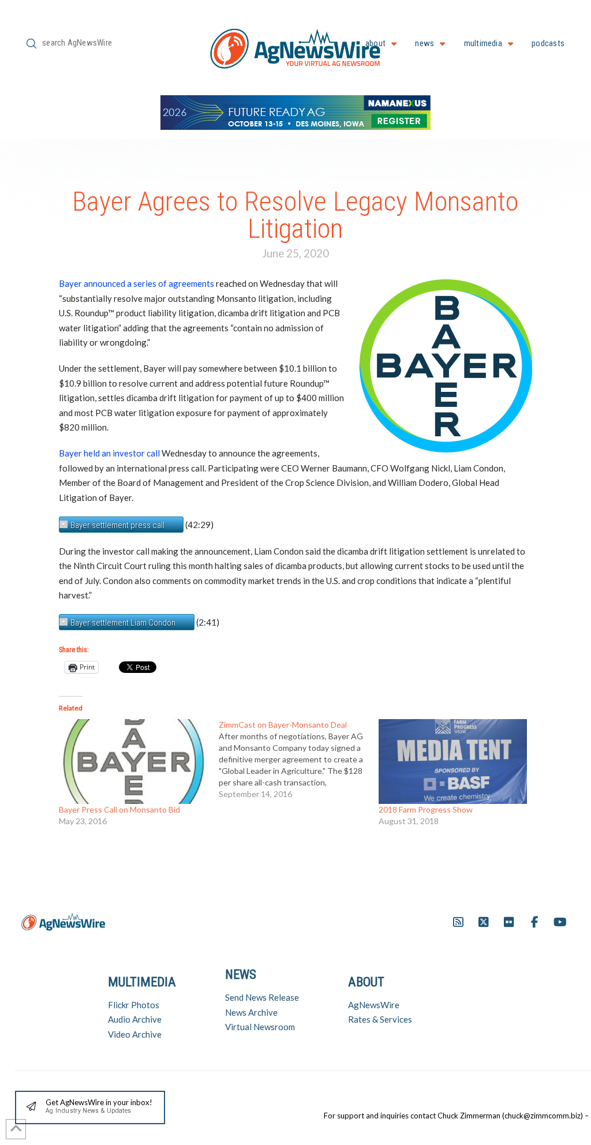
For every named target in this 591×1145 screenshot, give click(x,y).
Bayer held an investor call (109, 453)
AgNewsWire (373, 1005)
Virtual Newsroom (260, 1026)
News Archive (251, 1012)
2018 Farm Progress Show (426, 809)
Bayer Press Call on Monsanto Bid (119, 809)
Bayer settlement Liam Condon (122, 623)
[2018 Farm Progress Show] (453, 761)
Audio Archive (135, 1019)
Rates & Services (380, 1019)
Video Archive (135, 1034)
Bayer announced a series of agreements (136, 283)
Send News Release (262, 997)
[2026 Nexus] (295, 111)
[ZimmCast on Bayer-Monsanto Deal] (299, 759)
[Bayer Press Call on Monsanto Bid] (133, 761)
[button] (90, 1108)
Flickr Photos (133, 1005)
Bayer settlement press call (117, 525)
